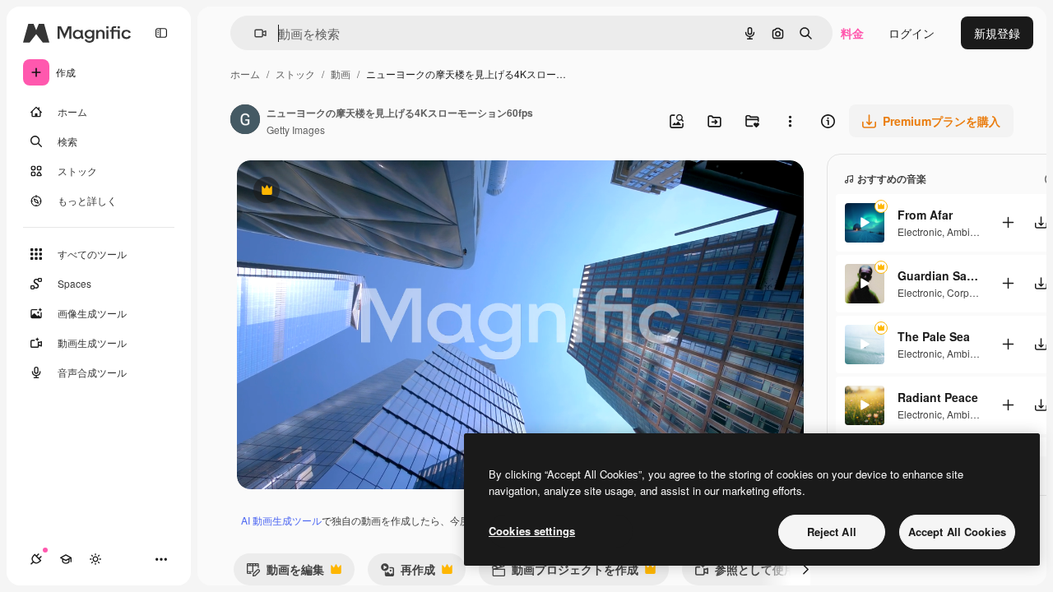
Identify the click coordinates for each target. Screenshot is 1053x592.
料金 (852, 33)
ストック (295, 74)
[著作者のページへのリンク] (245, 120)
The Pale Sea (934, 336)
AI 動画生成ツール (281, 520)
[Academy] (66, 559)
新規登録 (997, 33)
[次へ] (805, 569)
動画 (340, 74)
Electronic (920, 231)
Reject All (831, 531)
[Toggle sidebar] (161, 33)
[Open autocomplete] (253, 33)
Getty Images (296, 129)
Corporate (969, 292)
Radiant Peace (938, 397)
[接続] (36, 559)
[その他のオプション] (789, 120)
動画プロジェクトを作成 (564, 573)
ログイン (911, 33)
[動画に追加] (1008, 222)
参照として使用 (745, 573)
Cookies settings (532, 531)
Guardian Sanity (939, 275)
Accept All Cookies (957, 531)
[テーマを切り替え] (95, 559)
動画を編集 (285, 573)
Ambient (965, 231)
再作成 (407, 573)
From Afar (925, 214)
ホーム (245, 74)
